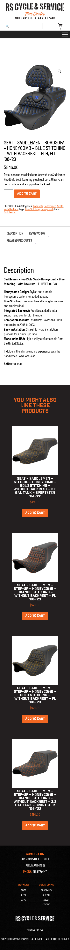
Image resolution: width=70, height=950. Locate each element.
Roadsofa (44, 43)
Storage (46, 895)
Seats (16, 43)
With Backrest (11, 209)
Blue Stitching (32, 209)
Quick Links (46, 884)
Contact (46, 904)
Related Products (19, 240)
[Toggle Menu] (65, 34)
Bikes (23, 890)
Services (23, 884)
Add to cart (27, 194)
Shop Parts (46, 890)
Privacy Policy (35, 929)
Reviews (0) (37, 233)
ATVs (23, 899)
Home (7, 43)
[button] (59, 71)
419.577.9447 (40, 871)
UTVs (23, 895)
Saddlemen (29, 43)
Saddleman (10, 212)
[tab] (15, 233)
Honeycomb (47, 209)
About (46, 899)
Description (14, 233)
